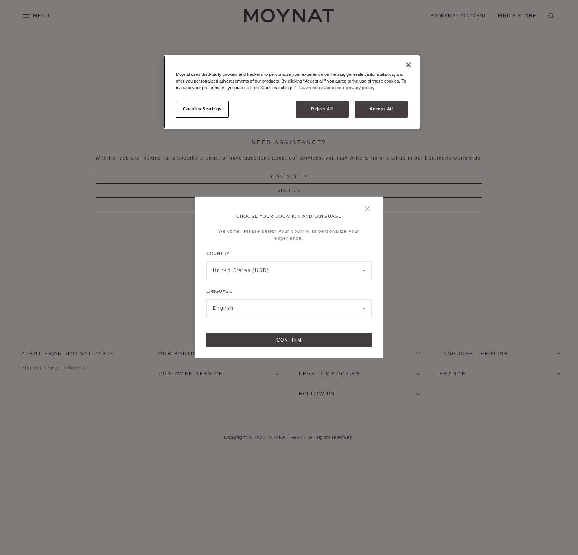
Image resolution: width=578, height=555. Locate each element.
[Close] (369, 209)
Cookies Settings (202, 109)
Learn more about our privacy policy (336, 87)
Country (218, 253)
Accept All (381, 109)
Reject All (322, 109)
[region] (292, 92)
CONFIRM (289, 340)
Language (219, 291)
